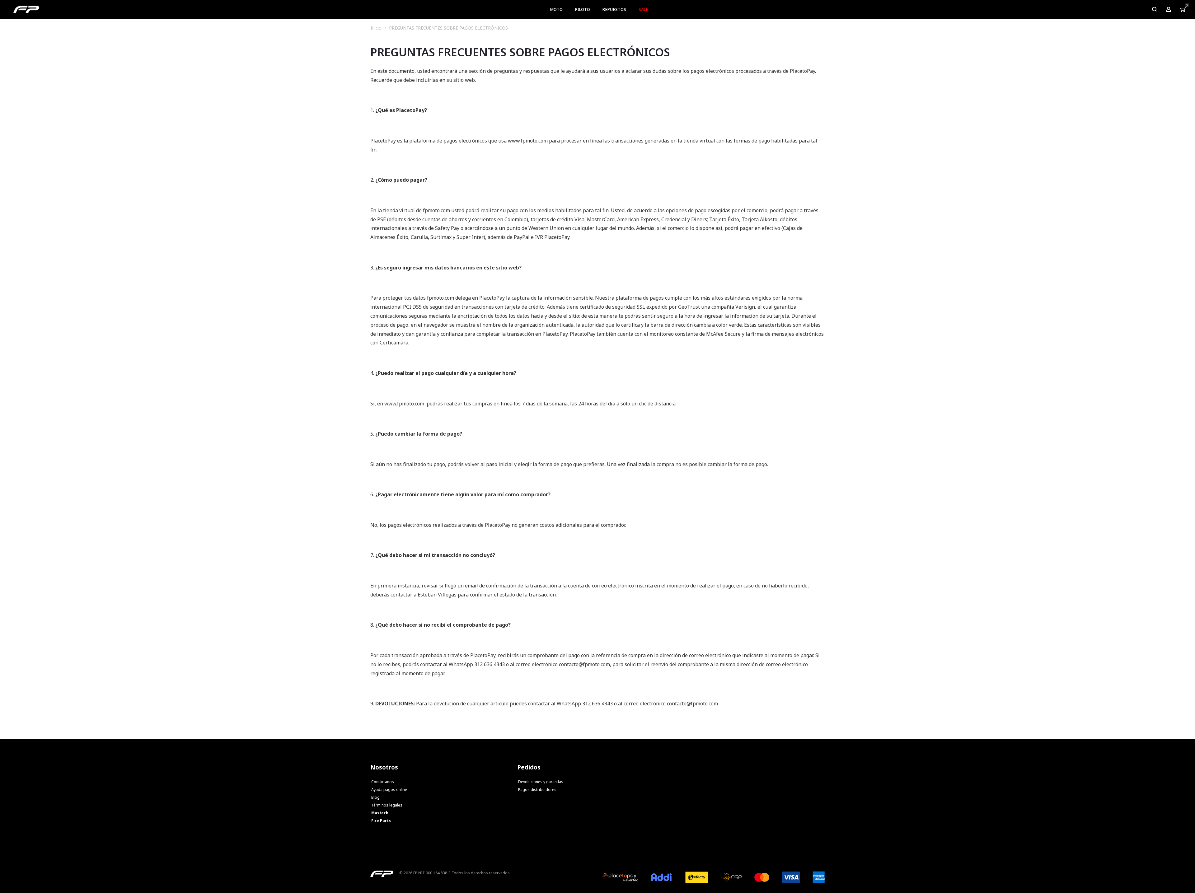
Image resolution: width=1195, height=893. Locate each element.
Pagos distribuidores (537, 789)
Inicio (376, 28)
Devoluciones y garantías (540, 781)
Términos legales (386, 805)
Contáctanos (382, 781)
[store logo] (26, 9)
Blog (375, 797)
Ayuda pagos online (389, 789)
